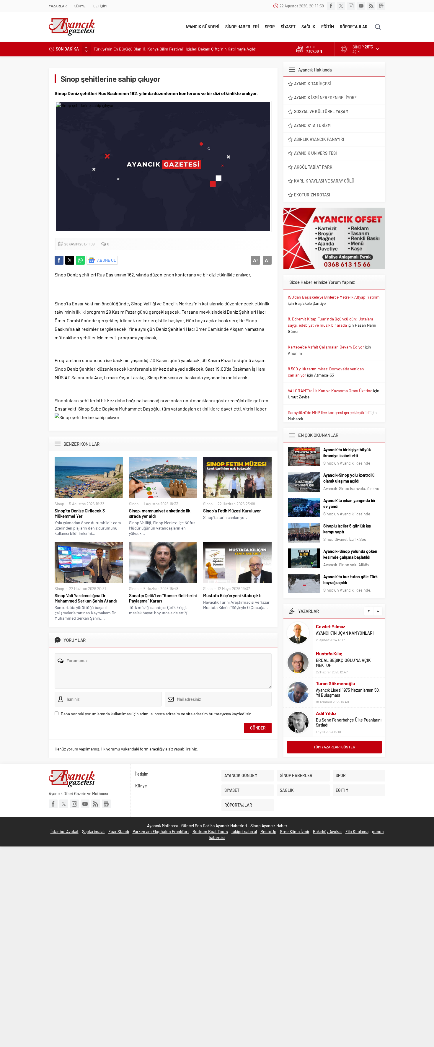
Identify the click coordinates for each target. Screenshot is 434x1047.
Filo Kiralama (356, 831)
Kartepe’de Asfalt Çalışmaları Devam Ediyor (326, 346)
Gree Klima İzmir (294, 831)
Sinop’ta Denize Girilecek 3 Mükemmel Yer (80, 513)
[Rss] (371, 6)
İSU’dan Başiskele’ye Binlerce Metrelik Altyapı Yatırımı (334, 296)
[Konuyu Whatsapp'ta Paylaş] (80, 260)
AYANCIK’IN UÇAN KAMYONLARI (345, 633)
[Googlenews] (381, 6)
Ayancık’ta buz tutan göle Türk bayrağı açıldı (350, 579)
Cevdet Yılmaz (330, 626)
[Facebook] (331, 6)
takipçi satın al (244, 831)
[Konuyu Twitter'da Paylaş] (69, 260)
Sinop (59, 503)
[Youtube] (361, 6)
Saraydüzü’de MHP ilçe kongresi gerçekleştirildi (329, 412)
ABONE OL (106, 260)
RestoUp (268, 831)
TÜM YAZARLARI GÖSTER (334, 747)
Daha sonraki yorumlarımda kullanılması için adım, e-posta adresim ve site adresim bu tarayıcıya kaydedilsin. (157, 713)
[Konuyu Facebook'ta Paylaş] (59, 260)
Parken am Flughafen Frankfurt (161, 831)
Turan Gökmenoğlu (335, 683)
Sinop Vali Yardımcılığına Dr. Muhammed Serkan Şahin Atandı (86, 598)
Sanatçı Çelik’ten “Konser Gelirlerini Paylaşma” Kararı (163, 598)
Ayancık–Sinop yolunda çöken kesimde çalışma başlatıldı (350, 554)
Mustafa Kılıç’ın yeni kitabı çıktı (232, 595)
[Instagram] (351, 6)
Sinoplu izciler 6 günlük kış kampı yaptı (347, 528)
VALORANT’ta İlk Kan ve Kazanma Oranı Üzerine (330, 390)
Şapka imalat (93, 831)
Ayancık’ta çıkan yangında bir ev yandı (349, 503)
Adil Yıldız (326, 713)
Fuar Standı (118, 831)
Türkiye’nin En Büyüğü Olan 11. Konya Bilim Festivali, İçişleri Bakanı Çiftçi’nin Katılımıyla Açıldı (175, 48)
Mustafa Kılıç (329, 653)
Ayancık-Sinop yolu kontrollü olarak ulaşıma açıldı (349, 478)
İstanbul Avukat (64, 831)
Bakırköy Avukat (327, 831)
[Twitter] (341, 6)
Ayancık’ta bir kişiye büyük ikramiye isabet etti (347, 452)
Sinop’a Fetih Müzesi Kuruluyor (232, 510)
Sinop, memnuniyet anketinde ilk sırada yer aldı (159, 513)
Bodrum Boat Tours (210, 831)
